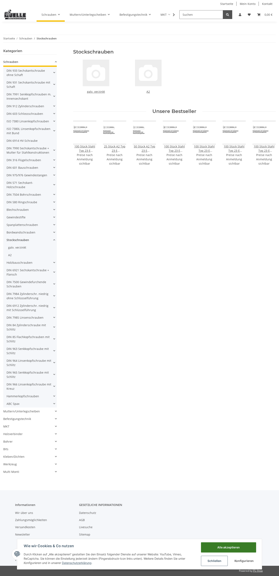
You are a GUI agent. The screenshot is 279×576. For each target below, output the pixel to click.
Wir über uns (24, 513)
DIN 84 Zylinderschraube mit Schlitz (26, 327)
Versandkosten (25, 527)
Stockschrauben (18, 240)
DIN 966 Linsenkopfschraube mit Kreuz (29, 386)
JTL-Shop (258, 571)
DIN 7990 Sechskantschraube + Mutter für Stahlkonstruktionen (28, 150)
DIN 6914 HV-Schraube (22, 141)
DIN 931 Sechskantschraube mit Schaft (28, 84)
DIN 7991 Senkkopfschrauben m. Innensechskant (29, 96)
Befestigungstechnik (17, 419)
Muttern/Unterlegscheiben (21, 411)
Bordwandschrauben (21, 232)
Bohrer (8, 441)
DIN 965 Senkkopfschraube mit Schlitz (28, 375)
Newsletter (22, 534)
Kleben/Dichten (14, 457)
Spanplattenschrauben (22, 225)
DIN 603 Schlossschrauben (25, 114)
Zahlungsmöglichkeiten (31, 520)
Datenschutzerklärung (77, 563)
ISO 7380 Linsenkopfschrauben (28, 121)
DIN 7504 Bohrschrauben (24, 194)
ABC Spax (13, 404)
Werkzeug (10, 464)
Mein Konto (248, 4)
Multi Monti (11, 472)
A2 (148, 92)
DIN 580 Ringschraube (22, 202)
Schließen (214, 561)
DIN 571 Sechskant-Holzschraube (20, 185)
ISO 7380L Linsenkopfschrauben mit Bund (28, 131)
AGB (82, 520)
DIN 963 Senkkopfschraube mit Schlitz (28, 351)
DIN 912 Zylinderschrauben (25, 106)
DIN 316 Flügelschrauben (24, 160)
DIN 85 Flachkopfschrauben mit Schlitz (28, 339)
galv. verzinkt (96, 92)
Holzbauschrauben (19, 263)
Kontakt (267, 4)
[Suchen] (227, 14)
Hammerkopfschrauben (23, 396)
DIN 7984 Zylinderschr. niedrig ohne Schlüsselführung (27, 296)
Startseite (226, 4)
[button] (239, 15)
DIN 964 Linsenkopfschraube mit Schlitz (29, 363)
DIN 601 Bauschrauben (22, 168)
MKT (6, 426)
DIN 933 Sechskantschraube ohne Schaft (26, 73)
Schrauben (10, 62)
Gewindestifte (16, 217)
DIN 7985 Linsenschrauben (25, 317)
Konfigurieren (244, 561)
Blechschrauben (18, 210)
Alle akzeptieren (228, 547)
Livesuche (86, 527)
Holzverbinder (13, 434)
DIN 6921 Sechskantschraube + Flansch (28, 272)
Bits (5, 449)
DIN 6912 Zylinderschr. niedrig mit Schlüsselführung (27, 308)
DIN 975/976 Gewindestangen (27, 175)
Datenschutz (87, 513)
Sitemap (84, 534)
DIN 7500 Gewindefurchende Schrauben (26, 284)
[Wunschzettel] (249, 15)
